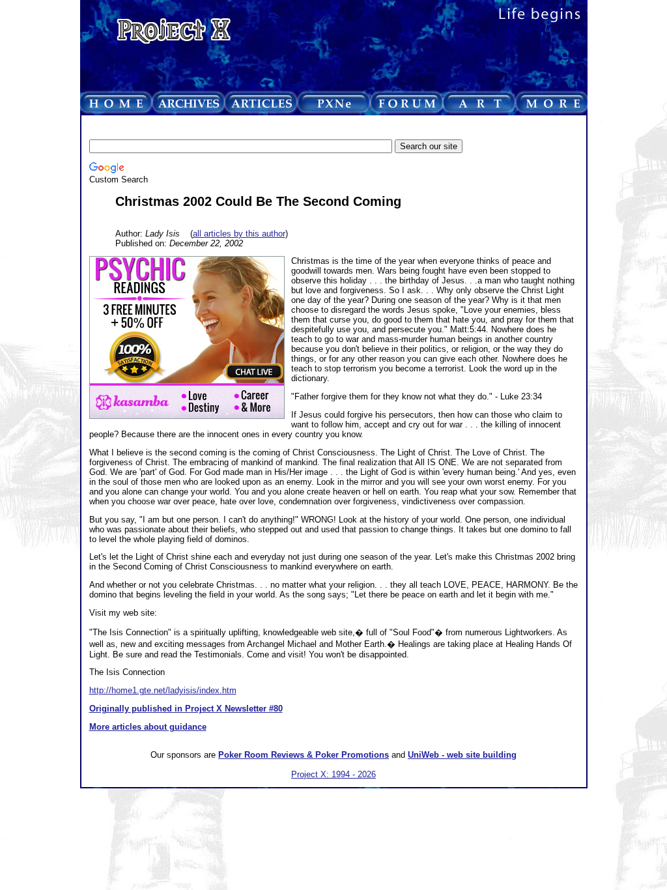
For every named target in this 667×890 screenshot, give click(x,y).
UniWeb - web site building (462, 755)
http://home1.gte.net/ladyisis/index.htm (162, 690)
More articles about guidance (147, 727)
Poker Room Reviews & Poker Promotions (303, 755)
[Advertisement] (326, 128)
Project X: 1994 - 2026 (333, 774)
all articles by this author (239, 233)
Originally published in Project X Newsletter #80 (186, 708)
